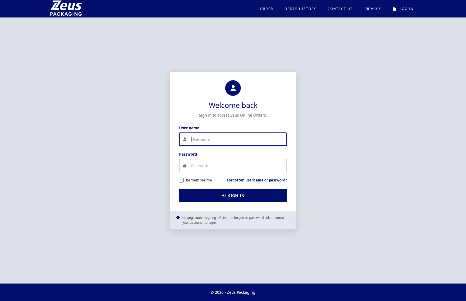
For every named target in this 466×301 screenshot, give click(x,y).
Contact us (340, 8)
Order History (300, 8)
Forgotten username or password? (257, 180)
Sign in (236, 195)
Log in (407, 8)
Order (266, 8)
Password (188, 154)
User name (189, 127)
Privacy (373, 8)
